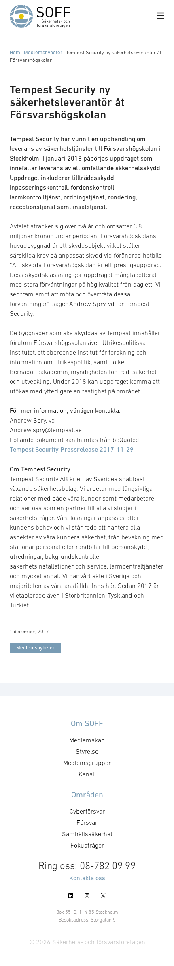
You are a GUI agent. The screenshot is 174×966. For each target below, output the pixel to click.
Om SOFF (87, 723)
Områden (87, 794)
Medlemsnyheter (43, 52)
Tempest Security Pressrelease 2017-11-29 (72, 449)
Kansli (87, 774)
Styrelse (87, 751)
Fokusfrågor (87, 845)
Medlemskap (87, 740)
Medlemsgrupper (87, 762)
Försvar (87, 822)
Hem (15, 52)
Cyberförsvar (87, 811)
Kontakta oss (87, 877)
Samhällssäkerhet (87, 833)
